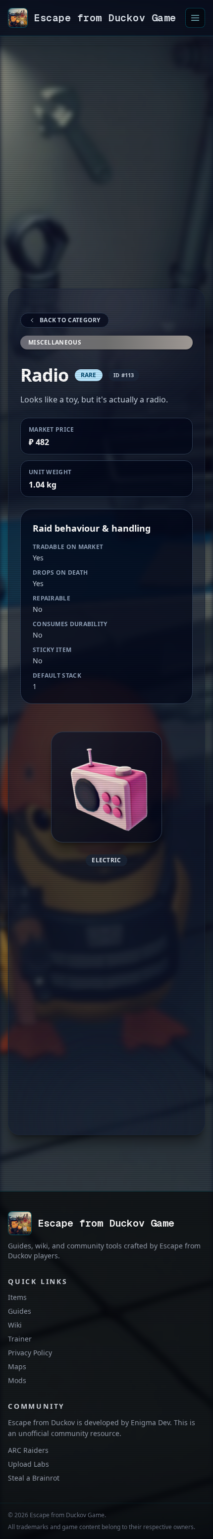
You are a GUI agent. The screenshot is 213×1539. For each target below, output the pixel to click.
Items (17, 1297)
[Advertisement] (106, 174)
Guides (19, 1311)
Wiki (15, 1325)
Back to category (70, 320)
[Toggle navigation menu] (195, 18)
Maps (17, 1366)
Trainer (20, 1338)
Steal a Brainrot (33, 1478)
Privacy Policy (30, 1352)
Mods (17, 1380)
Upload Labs (28, 1464)
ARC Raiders (28, 1450)
